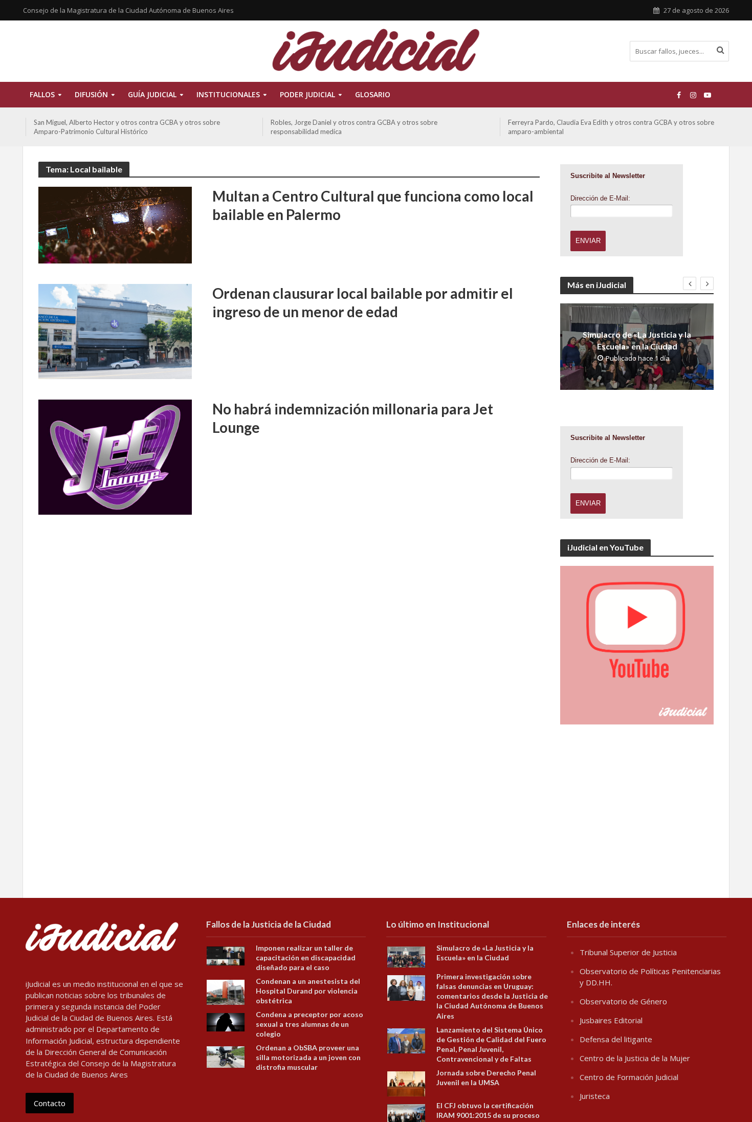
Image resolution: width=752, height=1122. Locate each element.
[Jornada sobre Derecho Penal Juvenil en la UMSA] (406, 1082)
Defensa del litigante (616, 1039)
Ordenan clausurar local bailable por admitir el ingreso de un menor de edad (362, 302)
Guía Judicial (152, 94)
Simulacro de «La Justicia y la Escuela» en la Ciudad (637, 340)
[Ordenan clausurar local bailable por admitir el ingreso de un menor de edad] (115, 330)
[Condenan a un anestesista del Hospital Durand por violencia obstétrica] (226, 991)
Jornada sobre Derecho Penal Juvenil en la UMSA (486, 1077)
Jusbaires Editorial (611, 1020)
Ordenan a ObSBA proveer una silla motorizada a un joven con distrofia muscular (308, 1057)
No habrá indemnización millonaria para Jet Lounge (352, 418)
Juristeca (595, 1096)
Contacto (49, 1103)
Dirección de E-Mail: (600, 198)
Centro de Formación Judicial (629, 1077)
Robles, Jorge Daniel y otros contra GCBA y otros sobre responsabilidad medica (354, 127)
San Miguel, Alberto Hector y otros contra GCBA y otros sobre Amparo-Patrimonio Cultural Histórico (127, 127)
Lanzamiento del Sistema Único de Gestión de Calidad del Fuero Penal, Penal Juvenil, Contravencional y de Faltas (491, 1044)
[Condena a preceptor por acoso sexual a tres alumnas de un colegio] (226, 1021)
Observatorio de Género (623, 1001)
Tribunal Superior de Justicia (628, 952)
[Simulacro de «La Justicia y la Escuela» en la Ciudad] (406, 956)
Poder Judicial (307, 94)
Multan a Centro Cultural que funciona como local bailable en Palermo (373, 205)
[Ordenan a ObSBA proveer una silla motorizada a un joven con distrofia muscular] (226, 1056)
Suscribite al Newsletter (607, 176)
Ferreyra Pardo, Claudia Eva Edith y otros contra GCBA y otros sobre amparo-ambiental (611, 127)
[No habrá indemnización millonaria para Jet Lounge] (115, 456)
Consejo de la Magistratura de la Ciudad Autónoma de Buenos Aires (128, 10)
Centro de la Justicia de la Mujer (635, 1058)
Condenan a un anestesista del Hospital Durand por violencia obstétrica (308, 991)
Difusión (91, 94)
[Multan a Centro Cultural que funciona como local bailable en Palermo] (115, 224)
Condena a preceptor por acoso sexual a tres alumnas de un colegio (309, 1024)
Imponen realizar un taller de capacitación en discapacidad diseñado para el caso (306, 957)
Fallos (42, 94)
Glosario (372, 94)
